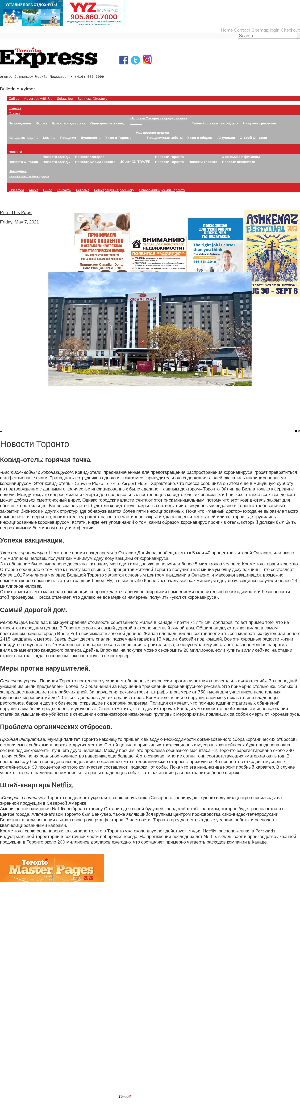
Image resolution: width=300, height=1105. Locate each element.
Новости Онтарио (23, 161)
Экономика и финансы (241, 156)
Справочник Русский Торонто (162, 190)
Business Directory (92, 98)
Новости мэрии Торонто (95, 161)
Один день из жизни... (107, 123)
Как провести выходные (29, 176)
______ (136, 123)
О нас (47, 190)
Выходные (18, 171)
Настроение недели (152, 132)
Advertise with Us (38, 98)
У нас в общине (200, 137)
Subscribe (65, 98)
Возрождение (20, 123)
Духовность (91, 137)
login (275, 30)
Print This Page (16, 212)
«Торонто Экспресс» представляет (158, 118)
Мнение (49, 137)
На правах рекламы (259, 123)
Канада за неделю (23, 137)
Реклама (82, 190)
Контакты (64, 190)
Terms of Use (5, 1103)
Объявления (13, 1027)
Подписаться (13, 1010)
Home (227, 30)
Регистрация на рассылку (114, 190)
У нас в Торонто (118, 137)
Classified (16, 190)
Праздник (68, 137)
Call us (14, 98)
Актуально (226, 137)
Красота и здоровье (69, 123)
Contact (242, 30)
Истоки (42, 123)
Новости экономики (238, 161)
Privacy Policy (20, 1103)
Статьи (14, 113)
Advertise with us (18, 1071)
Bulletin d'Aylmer (17, 88)
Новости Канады (56, 156)
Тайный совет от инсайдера (215, 123)
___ (139, 137)
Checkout (290, 30)
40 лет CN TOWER (135, 161)
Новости (15, 151)
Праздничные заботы (165, 137)
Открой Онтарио (253, 137)
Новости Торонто (169, 156)
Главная (15, 108)
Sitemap (260, 30)
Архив (33, 190)
